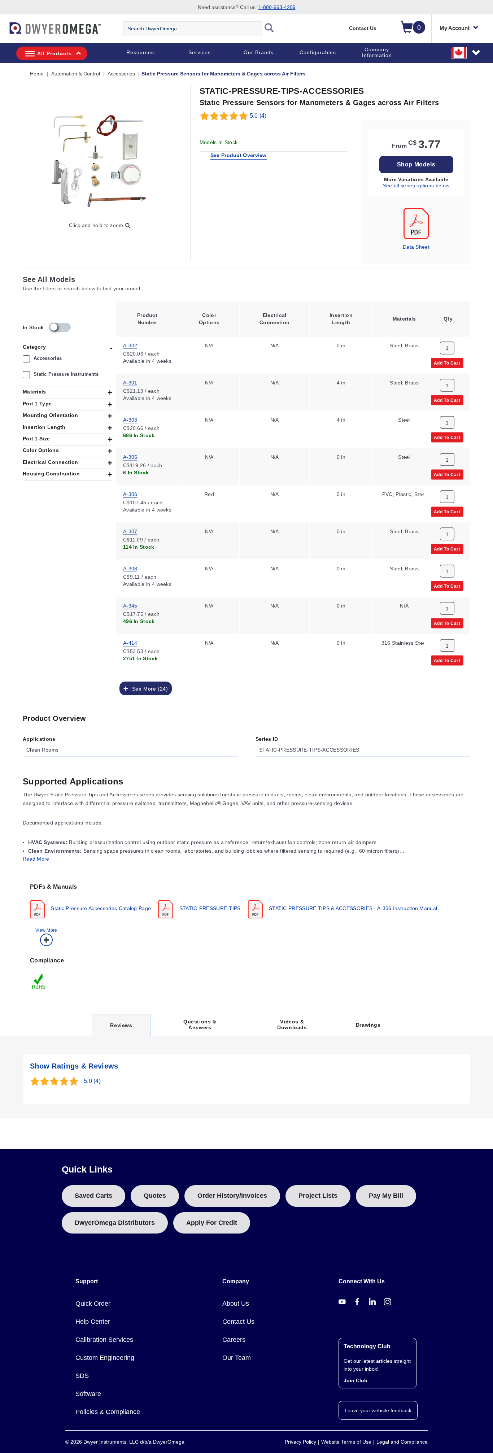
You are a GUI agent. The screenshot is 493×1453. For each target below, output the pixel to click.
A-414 (130, 642)
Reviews (121, 1029)
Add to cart (447, 362)
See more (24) (148, 688)
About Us (235, 1303)
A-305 (130, 456)
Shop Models (416, 164)
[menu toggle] (31, 52)
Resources (140, 52)
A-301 (130, 382)
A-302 (130, 345)
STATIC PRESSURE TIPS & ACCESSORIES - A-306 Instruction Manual (352, 908)
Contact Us (362, 28)
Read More (36, 859)
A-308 (130, 568)
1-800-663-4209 (277, 7)
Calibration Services (104, 1339)
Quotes (155, 1195)
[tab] (246, 913)
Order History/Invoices (232, 1195)
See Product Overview (238, 155)
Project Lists (317, 1195)
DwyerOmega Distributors (115, 1222)
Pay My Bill (386, 1195)
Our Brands (259, 52)
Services (199, 52)
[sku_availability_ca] (60, 327)
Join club (355, 1380)
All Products (54, 53)
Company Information (377, 52)
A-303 (130, 419)
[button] (466, 52)
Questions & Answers (200, 1024)
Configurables (318, 52)
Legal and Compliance (402, 1442)
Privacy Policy (300, 1442)
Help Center (92, 1321)
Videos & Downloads (292, 1024)
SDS (82, 1375)
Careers (233, 1339)
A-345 (130, 605)
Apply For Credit (211, 1222)
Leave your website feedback (378, 1410)
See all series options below (416, 185)
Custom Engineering (104, 1357)
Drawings (368, 1025)
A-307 (130, 531)
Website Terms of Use (346, 1442)
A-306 (130, 493)
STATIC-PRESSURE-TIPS (209, 908)
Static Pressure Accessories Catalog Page (100, 908)
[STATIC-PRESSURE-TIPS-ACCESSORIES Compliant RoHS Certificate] (39, 981)
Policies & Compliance (107, 1411)
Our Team (236, 1357)
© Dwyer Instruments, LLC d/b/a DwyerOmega (124, 1442)
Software (88, 1393)
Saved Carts (93, 1195)
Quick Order (92, 1303)
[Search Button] (269, 28)
